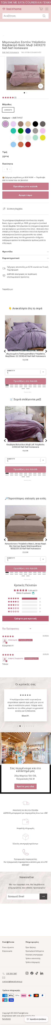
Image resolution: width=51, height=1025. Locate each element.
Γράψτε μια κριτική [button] (25, 618)
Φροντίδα (7, 251)
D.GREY (43, 124)
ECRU (21, 137)
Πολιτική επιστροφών (34, 955)
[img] (8, 636)
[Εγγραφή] (43, 897)
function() (6, 1019)
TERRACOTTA (21, 144)
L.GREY (35, 131)
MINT (35, 137)
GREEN (21, 131)
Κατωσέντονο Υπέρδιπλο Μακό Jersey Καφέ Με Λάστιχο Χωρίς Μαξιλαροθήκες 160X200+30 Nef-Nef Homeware (25, 546)
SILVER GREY (28, 137)
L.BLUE (13, 144)
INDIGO (28, 131)
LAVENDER (13, 124)
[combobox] (25, 16)
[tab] (7, 386)
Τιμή (4, 152)
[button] (8, 97)
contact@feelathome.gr (12, 981)
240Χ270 (8, 110)
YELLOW (43, 137)
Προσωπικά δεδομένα (35, 951)
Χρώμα (12, 118)
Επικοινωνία (7, 951)
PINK (43, 131)
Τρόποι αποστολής (33, 958)
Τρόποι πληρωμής (33, 962)
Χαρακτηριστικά (10, 258)
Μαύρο (35, 124)
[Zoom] (40, 86)
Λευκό (13, 137)
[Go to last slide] (5, 351)
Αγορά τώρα (25, 195)
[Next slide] (46, 351)
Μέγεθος (7, 104)
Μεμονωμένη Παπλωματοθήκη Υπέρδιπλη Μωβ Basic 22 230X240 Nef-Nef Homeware (25, 355)
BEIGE (28, 124)
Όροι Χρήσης (31, 947)
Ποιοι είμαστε (8, 947)
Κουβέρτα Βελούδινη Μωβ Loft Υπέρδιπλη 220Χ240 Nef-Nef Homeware (25, 445)
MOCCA (21, 124)
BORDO (28, 144)
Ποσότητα (7, 164)
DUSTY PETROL (13, 131)
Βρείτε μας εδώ (25, 786)
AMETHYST (5, 124)
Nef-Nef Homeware (10, 52)
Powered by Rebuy (25, 392)
